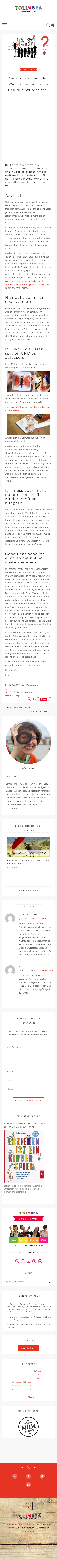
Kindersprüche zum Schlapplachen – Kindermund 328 (28, 862)
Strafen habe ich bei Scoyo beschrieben (25, 284)
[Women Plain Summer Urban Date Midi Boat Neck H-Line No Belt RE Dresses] (39, 1375)
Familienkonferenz (24, 692)
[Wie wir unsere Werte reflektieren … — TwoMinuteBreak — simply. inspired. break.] (17, 1386)
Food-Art (9, 367)
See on (24, 1397)
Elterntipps (28, 69)
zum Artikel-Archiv (28, 1348)
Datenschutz (25, 1524)
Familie (12, 692)
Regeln (19, 695)
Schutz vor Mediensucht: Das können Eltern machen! (29, 1325)
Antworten (48, 919)
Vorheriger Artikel (21, 707)
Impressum (11, 1524)
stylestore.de (28, 1531)
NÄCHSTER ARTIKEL (37, 711)
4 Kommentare (31, 685)
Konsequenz (10, 695)
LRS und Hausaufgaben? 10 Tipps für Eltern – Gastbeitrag (29, 1318)
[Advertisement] (28, 128)
